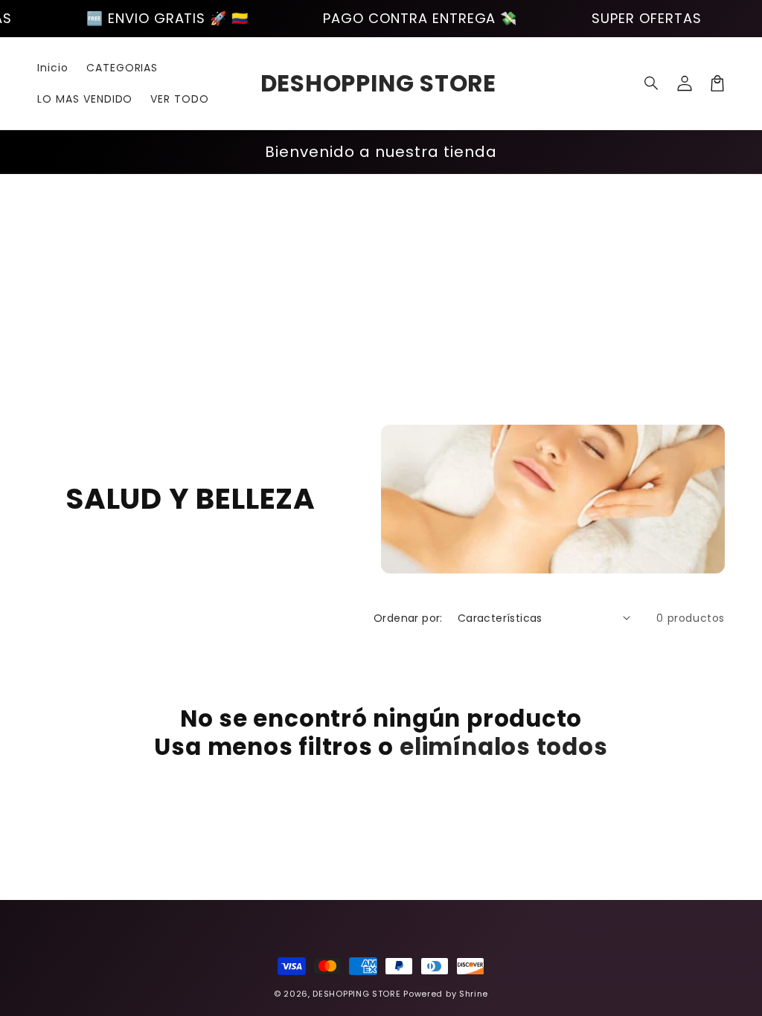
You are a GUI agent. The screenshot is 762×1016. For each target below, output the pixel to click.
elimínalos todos (503, 747)
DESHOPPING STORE (356, 994)
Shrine (473, 994)
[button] (651, 83)
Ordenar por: (408, 618)
